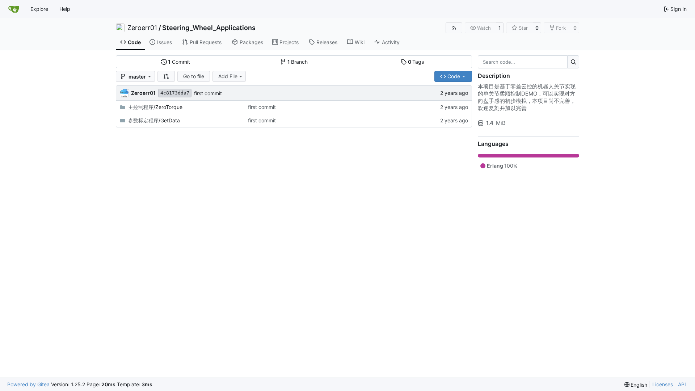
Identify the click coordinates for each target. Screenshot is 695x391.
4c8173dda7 (174, 93)
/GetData (154, 120)
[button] (166, 76)
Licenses (662, 384)
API (682, 384)
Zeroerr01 (142, 27)
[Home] (14, 9)
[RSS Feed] (454, 27)
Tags (416, 62)
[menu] (636, 385)
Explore (39, 9)
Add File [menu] (227, 76)
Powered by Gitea (28, 384)
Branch (297, 62)
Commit (179, 62)
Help (64, 9)
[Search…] (573, 61)
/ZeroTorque (155, 107)
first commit (208, 93)
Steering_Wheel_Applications (209, 27)
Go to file (193, 76)
